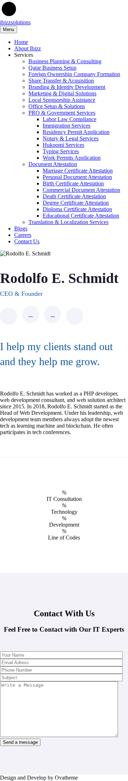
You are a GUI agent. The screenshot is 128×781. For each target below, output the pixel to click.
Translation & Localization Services (68, 222)
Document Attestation (52, 164)
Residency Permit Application (76, 132)
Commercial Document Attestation (81, 190)
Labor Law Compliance (69, 119)
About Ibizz (27, 48)
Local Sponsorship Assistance (61, 100)
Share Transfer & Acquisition (61, 81)
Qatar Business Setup (52, 68)
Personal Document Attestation (77, 177)
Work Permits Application (72, 158)
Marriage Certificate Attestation (78, 171)
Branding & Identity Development (66, 87)
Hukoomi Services (63, 145)
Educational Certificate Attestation (81, 216)
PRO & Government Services (61, 113)
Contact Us (26, 241)
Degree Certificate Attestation (76, 203)
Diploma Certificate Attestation (77, 209)
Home (21, 42)
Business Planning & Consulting (64, 61)
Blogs (20, 228)
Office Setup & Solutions (56, 106)
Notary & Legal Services (70, 138)
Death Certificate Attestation (74, 196)
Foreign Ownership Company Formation (74, 74)
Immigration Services (66, 126)
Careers (22, 235)
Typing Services (61, 151)
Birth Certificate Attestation (73, 183)
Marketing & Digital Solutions (62, 93)
